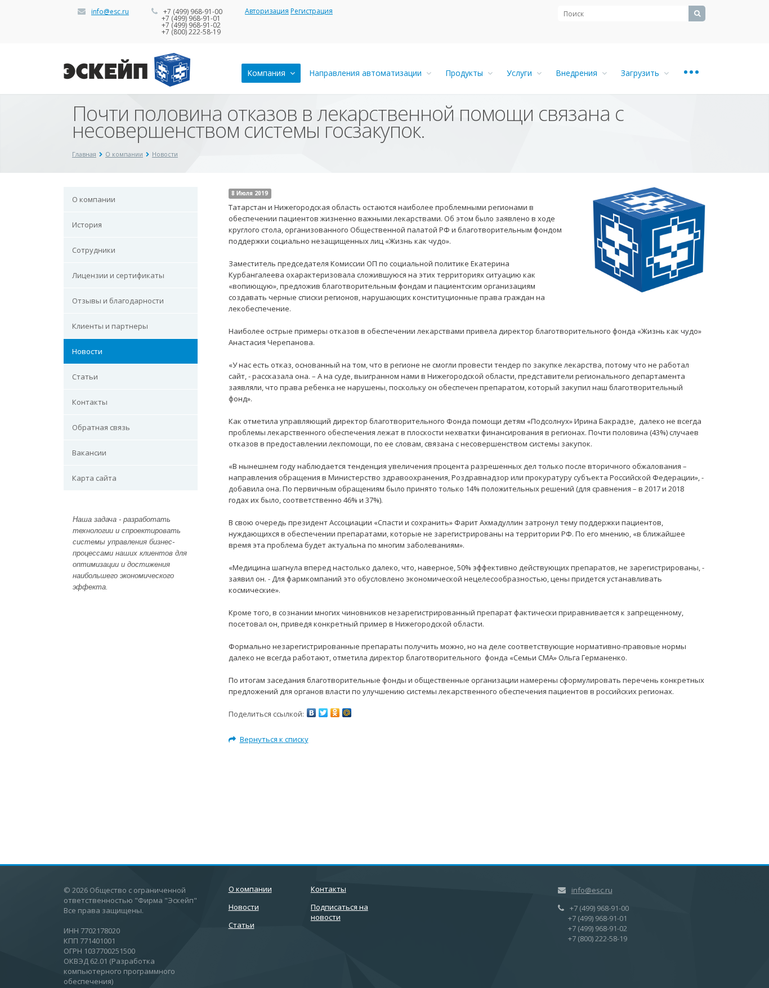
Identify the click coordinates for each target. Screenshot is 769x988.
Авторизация (267, 11)
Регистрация (311, 11)
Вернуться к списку (274, 739)
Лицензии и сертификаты (118, 275)
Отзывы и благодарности (118, 301)
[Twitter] (323, 712)
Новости (165, 154)
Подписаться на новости (339, 912)
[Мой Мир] (346, 712)
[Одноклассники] (334, 712)
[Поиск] (696, 13)
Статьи (85, 377)
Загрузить (642, 73)
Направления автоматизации (367, 73)
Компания (268, 73)
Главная (84, 154)
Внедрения (579, 73)
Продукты (466, 73)
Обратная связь (101, 427)
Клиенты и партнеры (110, 326)
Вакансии (89, 453)
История (87, 225)
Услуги (521, 73)
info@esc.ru (110, 11)
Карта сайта (94, 478)
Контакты (90, 402)
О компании (124, 154)
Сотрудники (93, 250)
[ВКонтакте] (311, 712)
